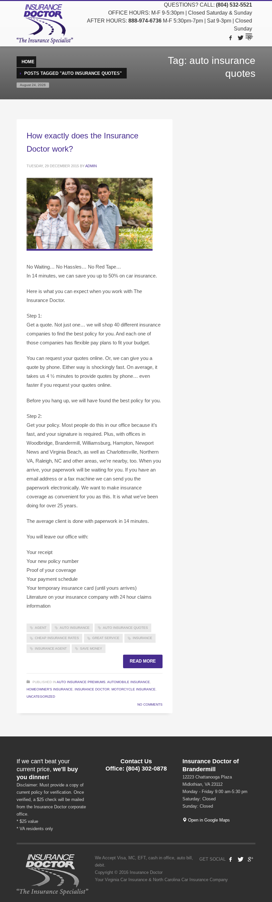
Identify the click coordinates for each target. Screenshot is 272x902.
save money (91, 648)
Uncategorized (41, 696)
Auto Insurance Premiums (81, 682)
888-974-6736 (145, 21)
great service (105, 638)
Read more (143, 661)
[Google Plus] (250, 38)
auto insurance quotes (125, 627)
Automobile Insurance (128, 682)
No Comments (150, 704)
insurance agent (51, 648)
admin (91, 166)
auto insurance (75, 627)
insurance (142, 638)
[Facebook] (231, 38)
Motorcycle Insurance (133, 689)
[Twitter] (240, 38)
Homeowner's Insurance (50, 689)
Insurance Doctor (92, 689)
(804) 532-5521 (234, 5)
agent (40, 627)
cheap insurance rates (57, 638)
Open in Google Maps (208, 820)
